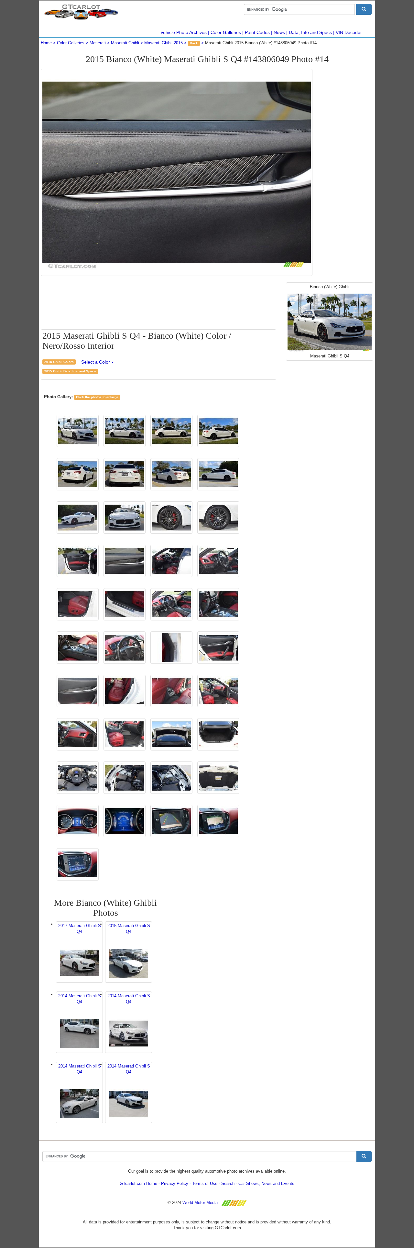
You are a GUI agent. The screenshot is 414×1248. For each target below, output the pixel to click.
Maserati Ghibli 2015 (163, 42)
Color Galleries (226, 32)
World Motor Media (200, 1202)
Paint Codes (257, 32)
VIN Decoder (349, 32)
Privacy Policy (174, 1183)
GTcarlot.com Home (138, 1183)
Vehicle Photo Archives (183, 32)
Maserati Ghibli (125, 42)
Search (227, 1183)
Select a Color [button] (96, 362)
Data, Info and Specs (310, 32)
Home (46, 42)
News (279, 32)
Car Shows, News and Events (266, 1183)
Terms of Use (204, 1183)
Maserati (98, 42)
